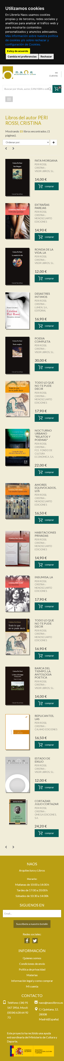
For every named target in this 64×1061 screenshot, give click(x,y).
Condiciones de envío (32, 963)
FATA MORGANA (46, 160)
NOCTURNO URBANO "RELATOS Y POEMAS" (43, 435)
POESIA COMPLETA (42, 340)
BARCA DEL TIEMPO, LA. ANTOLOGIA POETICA (43, 672)
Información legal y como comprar (32, 980)
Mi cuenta (32, 986)
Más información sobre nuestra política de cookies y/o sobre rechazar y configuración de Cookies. (31, 40)
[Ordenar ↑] (53, 142)
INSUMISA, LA (44, 577)
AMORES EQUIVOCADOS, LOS (45, 487)
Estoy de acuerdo (17, 51)
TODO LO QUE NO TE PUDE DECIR (44, 385)
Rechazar (46, 56)
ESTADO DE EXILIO (42, 760)
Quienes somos (32, 958)
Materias (32, 975)
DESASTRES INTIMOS (42, 295)
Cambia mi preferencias (22, 56)
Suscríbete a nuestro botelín (32, 923)
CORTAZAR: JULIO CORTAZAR (46, 802)
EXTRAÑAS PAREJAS (42, 206)
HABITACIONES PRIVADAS (45, 534)
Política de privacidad (32, 969)
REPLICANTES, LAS (44, 717)
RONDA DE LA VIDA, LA (44, 251)
